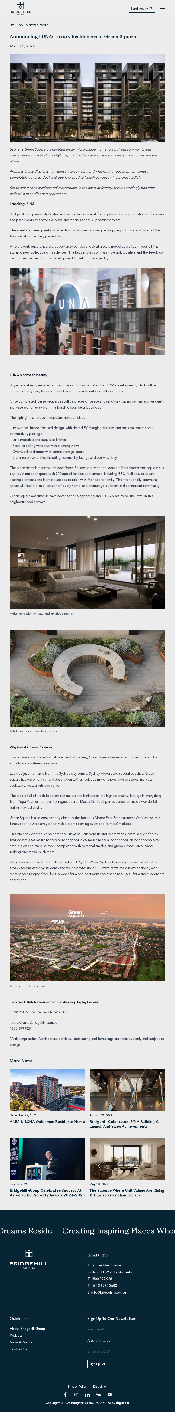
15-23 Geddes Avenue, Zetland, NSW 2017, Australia (110, 1269)
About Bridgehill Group (27, 1329)
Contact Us (18, 1349)
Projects (16, 1335)
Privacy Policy (77, 1386)
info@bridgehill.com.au (108, 1292)
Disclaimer (100, 1386)
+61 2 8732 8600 (104, 1286)
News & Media (21, 1342)
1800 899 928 (101, 1279)
